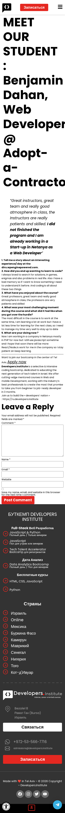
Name (6, 459)
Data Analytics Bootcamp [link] (29, 564)
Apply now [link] (16, 361)
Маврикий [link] (20, 646)
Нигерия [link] (18, 659)
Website (6, 479)
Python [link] (15, 590)
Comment (9, 423)
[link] (6, 806)
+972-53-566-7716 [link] (30, 741)
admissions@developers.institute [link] (32, 748)
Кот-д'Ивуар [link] (22, 672)
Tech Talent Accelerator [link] (28, 549)
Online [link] (17, 620)
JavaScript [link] (18, 541)
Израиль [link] (18, 613)
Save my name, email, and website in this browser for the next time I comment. (31, 493)
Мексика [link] (18, 626)
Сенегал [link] (18, 652)
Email (6, 469)
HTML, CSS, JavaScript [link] (26, 581)
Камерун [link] (18, 640)
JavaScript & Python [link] (25, 532)
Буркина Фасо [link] (23, 633)
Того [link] (14, 666)
